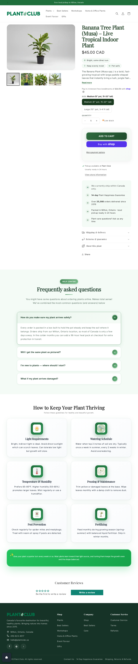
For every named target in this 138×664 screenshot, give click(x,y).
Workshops (62, 631)
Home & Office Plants (67, 636)
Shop (86, 620)
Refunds (114, 631)
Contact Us (69, 659)
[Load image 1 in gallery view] (13, 79)
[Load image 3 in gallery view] (27, 79)
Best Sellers (62, 625)
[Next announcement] (130, 2)
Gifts (59, 646)
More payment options (95, 152)
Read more (87, 82)
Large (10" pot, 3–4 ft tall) (96, 109)
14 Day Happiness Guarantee (89, 659)
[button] (49, 11)
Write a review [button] (87, 592)
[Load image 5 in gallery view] (55, 79)
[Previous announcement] (8, 2)
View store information (95, 174)
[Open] (6, 657)
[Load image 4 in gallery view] (41, 79)
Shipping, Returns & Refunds (118, 659)
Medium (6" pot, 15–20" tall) (98, 102)
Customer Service (119, 620)
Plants (60, 620)
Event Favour (63, 641)
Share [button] (87, 254)
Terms (113, 625)
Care (86, 631)
